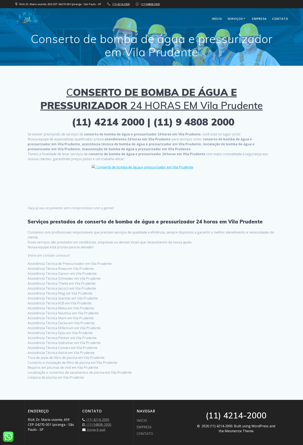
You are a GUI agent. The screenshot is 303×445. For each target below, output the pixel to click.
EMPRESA (259, 19)
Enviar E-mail (95, 429)
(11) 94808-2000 (150, 4)
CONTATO (280, 19)
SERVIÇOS (235, 19)
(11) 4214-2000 (121, 4)
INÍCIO (217, 19)
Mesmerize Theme (239, 431)
